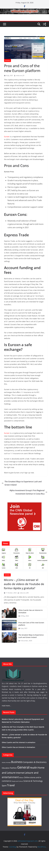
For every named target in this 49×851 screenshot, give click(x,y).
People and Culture (17, 781)
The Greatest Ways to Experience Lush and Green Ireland (23, 483)
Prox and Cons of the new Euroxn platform (31, 623)
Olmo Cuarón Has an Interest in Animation (30, 611)
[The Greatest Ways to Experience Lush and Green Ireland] (9, 637)
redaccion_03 (20, 75)
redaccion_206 (24, 593)
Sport (4, 785)
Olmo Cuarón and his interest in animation (18, 742)
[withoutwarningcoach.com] (24, 10)
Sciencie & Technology (33, 781)
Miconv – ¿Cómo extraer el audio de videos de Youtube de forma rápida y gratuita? (24, 584)
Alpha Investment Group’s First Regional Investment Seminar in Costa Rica (27, 492)
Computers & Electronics (34, 762)
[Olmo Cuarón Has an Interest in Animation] (9, 613)
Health (33, 767)
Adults (4, 762)
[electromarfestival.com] (13, 670)
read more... (6, 706)
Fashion (13, 768)
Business (16, 762)
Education (6, 768)
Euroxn (6, 136)
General (7, 60)
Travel (11, 785)
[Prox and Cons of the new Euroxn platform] (9, 625)
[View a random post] (44, 24)
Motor (21, 777)
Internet (20, 772)
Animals (8, 762)
